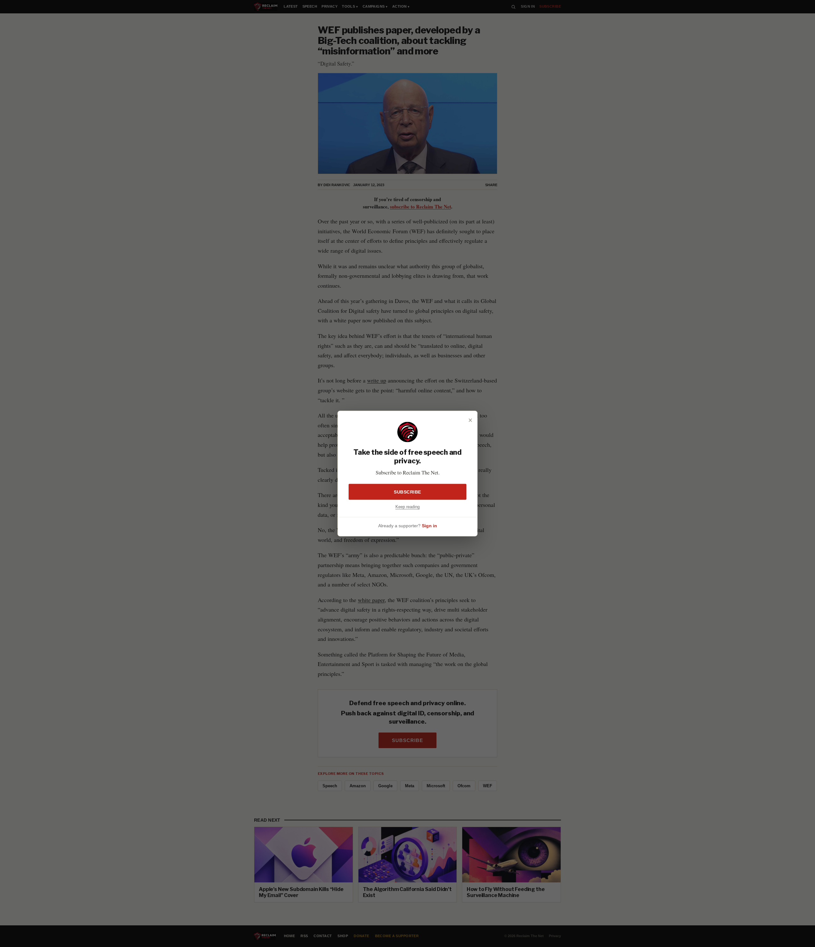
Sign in (429, 525)
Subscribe (407, 492)
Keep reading (407, 506)
